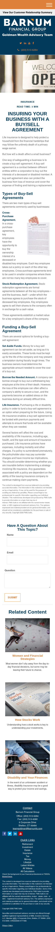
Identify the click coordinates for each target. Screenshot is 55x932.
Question (10, 570)
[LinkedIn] (25, 43)
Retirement (27, 844)
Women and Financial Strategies (27, 657)
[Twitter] (21, 43)
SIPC (15, 918)
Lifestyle (27, 862)
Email (10, 552)
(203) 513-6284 (29, 50)
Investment (27, 847)
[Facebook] (33, 43)
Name (10, 534)
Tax (27, 856)
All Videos (27, 868)
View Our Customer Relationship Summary (27, 12)
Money (27, 859)
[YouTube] (29, 43)
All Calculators (27, 871)
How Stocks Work (27, 719)
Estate (27, 850)
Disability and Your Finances (27, 777)
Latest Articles (27, 865)
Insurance (27, 853)
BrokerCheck (7, 876)
